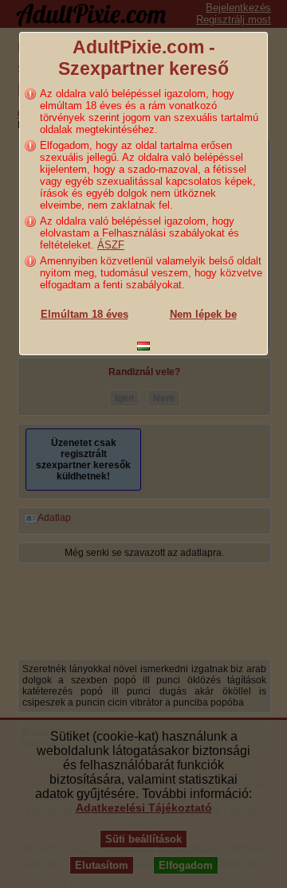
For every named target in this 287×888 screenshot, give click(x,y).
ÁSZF (110, 245)
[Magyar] (143, 346)
